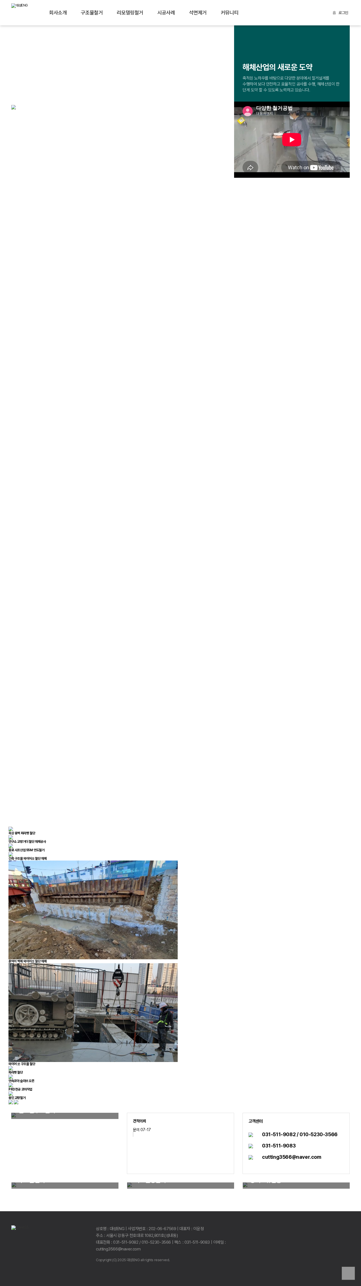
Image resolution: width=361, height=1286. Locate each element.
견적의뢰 (139, 1121)
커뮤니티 (229, 13)
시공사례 (166, 13)
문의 (136, 1129)
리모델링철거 (130, 13)
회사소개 (58, 13)
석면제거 (197, 13)
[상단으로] (348, 1273)
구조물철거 (92, 13)
